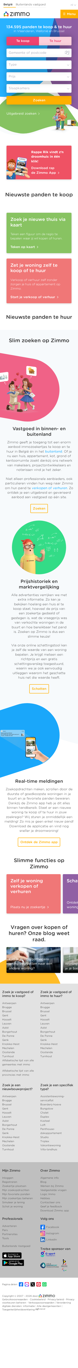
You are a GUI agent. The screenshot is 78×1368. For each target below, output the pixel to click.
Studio (44, 1137)
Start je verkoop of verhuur (33, 297)
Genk (5, 1039)
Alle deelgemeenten (49, 1306)
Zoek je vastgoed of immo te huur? (56, 994)
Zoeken (39, 100)
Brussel (6, 1011)
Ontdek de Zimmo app (39, 842)
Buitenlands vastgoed (31, 4)
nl (72, 4)
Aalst (5, 1027)
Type (13, 64)
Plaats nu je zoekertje (28, 907)
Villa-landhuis (48, 1149)
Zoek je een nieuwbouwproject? (17, 1087)
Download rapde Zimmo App (44, 170)
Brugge (7, 1007)
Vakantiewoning (50, 1145)
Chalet (44, 1112)
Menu (71, 14)
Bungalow (46, 1108)
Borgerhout (9, 1031)
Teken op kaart (23, 247)
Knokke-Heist (11, 1044)
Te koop (22, 41)
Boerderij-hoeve (50, 1104)
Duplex (44, 1116)
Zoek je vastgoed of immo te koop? (18, 994)
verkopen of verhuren (49, 488)
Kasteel (45, 1120)
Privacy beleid (56, 1299)
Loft (43, 1124)
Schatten (39, 689)
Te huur (55, 41)
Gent (5, 1015)
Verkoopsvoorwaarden (41, 1302)
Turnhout (8, 1056)
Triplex (44, 1141)
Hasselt (6, 1019)
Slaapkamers (19, 88)
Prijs (12, 76)
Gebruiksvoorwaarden (15, 1299)
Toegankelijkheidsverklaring (18, 1309)
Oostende (8, 1052)
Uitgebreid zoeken (21, 114)
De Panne (8, 1035)
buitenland (53, 451)
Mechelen (8, 1048)
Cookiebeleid (38, 1299)
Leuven (6, 1023)
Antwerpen (9, 1003)
